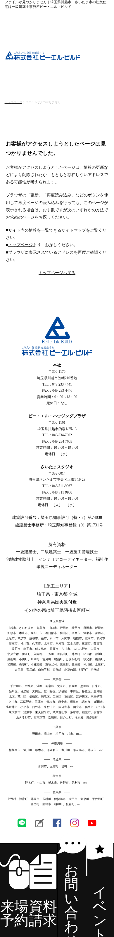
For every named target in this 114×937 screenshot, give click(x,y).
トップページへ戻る (57, 273)
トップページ (20, 245)
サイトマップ (73, 230)
